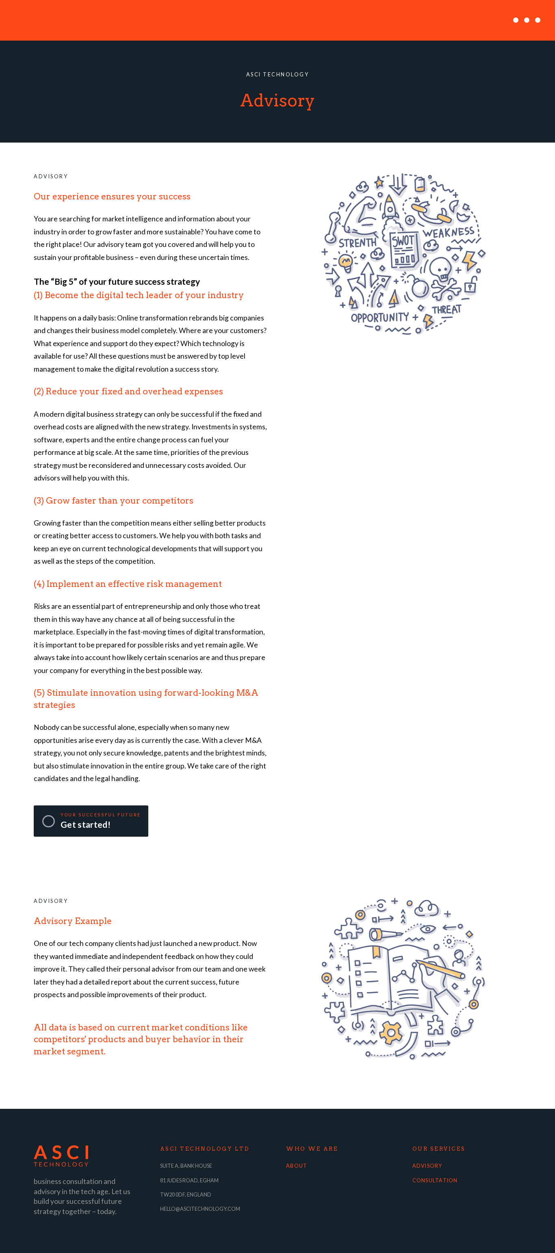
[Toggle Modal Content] (527, 20)
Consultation (435, 1180)
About (296, 1166)
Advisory (427, 1166)
